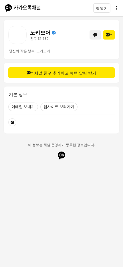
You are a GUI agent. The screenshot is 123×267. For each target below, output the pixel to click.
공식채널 (53, 32)
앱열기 (102, 8)
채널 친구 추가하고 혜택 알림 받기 (65, 72)
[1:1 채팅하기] (95, 35)
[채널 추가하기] (109, 35)
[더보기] (115, 8)
